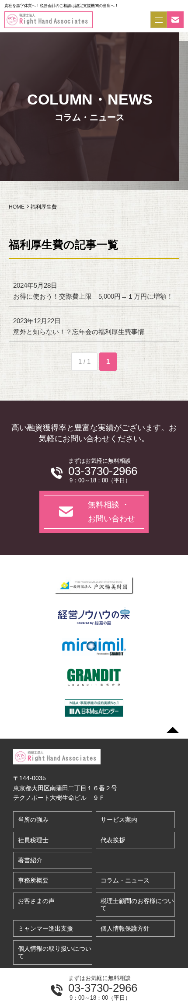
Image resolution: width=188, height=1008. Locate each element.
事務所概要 (33, 880)
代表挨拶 (113, 840)
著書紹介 (30, 860)
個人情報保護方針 (125, 928)
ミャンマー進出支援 (45, 928)
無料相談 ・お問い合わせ (111, 511)
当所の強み (33, 819)
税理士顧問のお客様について (137, 904)
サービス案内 (119, 819)
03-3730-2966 (102, 988)
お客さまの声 (36, 900)
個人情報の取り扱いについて (54, 952)
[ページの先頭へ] (172, 730)
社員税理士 (33, 840)
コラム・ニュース (125, 880)
